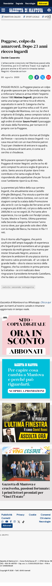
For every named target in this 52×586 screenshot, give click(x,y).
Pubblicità (6, 514)
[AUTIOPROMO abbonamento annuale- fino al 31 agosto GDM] (26, 335)
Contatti (5, 518)
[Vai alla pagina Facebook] (11, 521)
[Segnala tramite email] (48, 77)
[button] (48, 17)
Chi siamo (45, 518)
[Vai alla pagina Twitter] (19, 521)
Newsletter (8, 3)
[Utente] (49, 10)
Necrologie (30, 3)
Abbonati (43, 3)
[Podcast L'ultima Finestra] (26, 422)
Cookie (32, 514)
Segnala (19, 3)
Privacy (20, 514)
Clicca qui (45, 302)
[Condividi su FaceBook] (36, 77)
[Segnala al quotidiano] (2, 521)
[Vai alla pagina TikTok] (23, 521)
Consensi (46, 514)
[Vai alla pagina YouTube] (6, 521)
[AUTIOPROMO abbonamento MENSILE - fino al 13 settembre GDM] (26, 379)
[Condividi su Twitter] (42, 77)
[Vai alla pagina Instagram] (15, 521)
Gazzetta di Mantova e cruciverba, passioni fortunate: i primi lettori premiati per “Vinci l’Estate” (26, 490)
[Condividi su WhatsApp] (30, 77)
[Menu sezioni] (3, 10)
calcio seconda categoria (18, 287)
